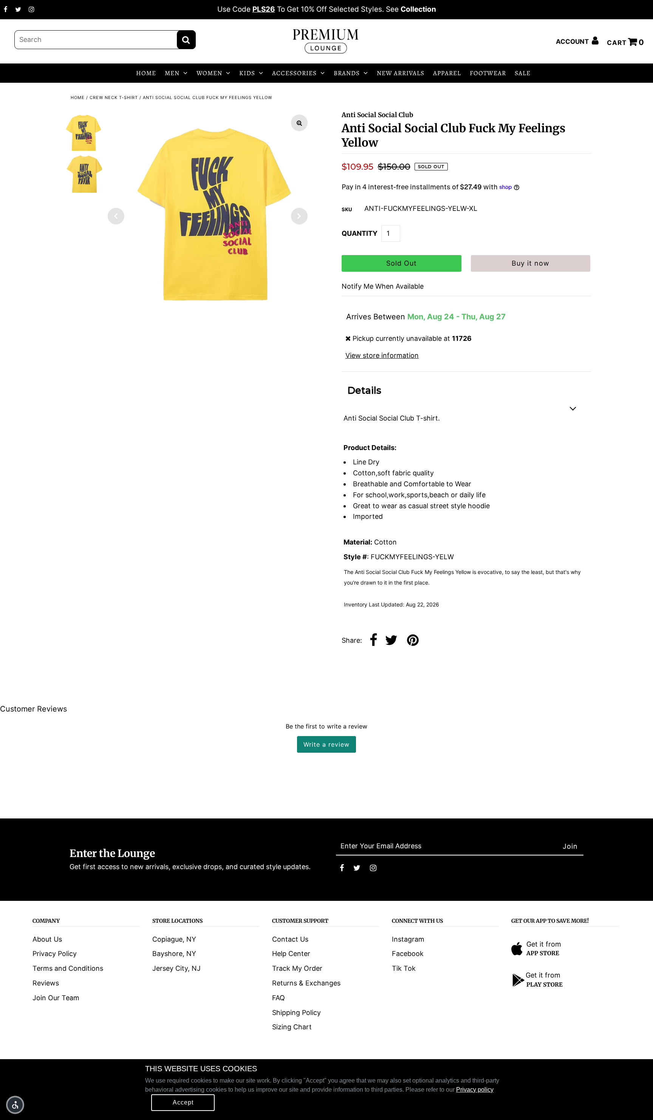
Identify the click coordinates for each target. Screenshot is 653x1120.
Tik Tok (404, 968)
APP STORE (542, 953)
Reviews (45, 983)
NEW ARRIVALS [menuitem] (400, 73)
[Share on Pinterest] (413, 640)
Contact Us (290, 939)
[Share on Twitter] (391, 640)
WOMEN (209, 73)
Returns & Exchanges (306, 983)
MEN (172, 73)
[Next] (299, 216)
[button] (15, 1105)
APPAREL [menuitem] (447, 73)
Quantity (360, 233)
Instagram (408, 939)
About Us (47, 939)
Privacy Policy (54, 954)
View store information (382, 355)
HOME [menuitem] (146, 73)
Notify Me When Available (383, 286)
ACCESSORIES (294, 73)
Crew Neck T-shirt (114, 97)
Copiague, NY (174, 939)
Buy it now (530, 263)
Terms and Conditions (67, 968)
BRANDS (347, 73)
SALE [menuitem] (523, 73)
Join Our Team (55, 998)
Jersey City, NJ (176, 968)
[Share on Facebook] (374, 640)
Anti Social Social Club (377, 115)
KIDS (247, 73)
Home (78, 97)
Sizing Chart (292, 1027)
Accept (183, 1102)
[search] (105, 39)
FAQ (278, 998)
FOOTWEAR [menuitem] (488, 73)
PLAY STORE (544, 984)
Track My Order (297, 968)
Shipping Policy (296, 1012)
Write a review (326, 744)
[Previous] (116, 216)
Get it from (543, 944)
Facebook (408, 954)
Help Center (291, 954)
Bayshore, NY (174, 954)
